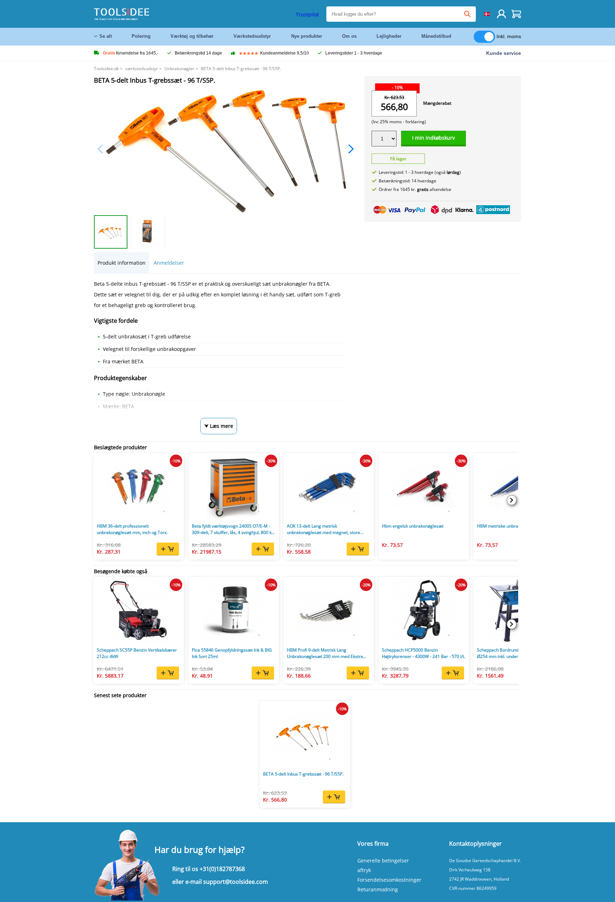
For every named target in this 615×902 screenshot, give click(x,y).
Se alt (105, 36)
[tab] (121, 262)
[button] (349, 149)
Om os (349, 36)
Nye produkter (306, 36)
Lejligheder (389, 36)
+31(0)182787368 (222, 869)
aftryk (364, 870)
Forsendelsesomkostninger (389, 879)
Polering (141, 36)
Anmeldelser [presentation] (169, 262)
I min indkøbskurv (433, 137)
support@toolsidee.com (235, 882)
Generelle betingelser (383, 860)
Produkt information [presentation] (122, 262)
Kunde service (503, 53)
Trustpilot (307, 14)
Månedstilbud (436, 36)
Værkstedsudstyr (252, 36)
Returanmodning (377, 889)
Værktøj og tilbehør (192, 36)
